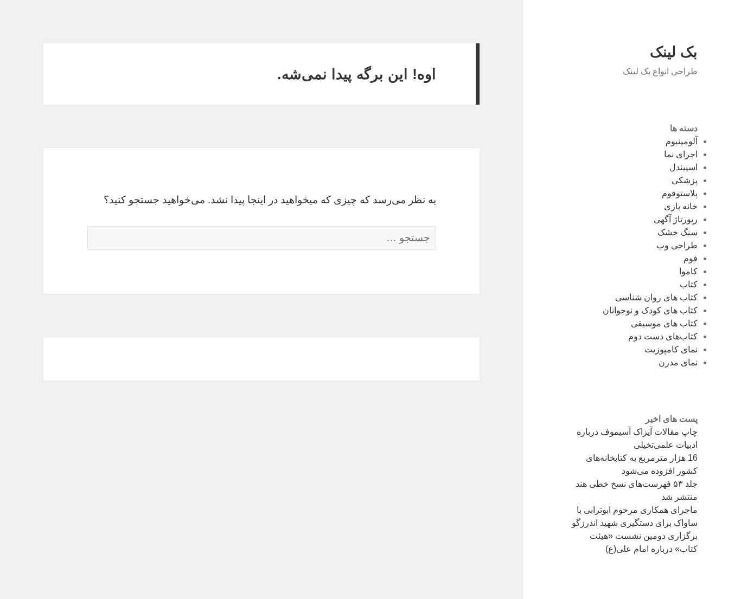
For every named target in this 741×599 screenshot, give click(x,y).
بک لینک (674, 52)
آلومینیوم (682, 141)
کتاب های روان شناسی (656, 297)
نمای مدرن (678, 362)
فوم (690, 258)
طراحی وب (677, 245)
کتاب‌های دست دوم (663, 336)
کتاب (689, 284)
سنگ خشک (677, 232)
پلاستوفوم (680, 193)
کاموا (688, 271)
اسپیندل (683, 167)
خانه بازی (681, 206)
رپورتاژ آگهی (676, 219)
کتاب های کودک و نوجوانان (650, 310)
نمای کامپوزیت (671, 349)
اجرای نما (681, 154)
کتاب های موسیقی (664, 323)
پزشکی (685, 180)
